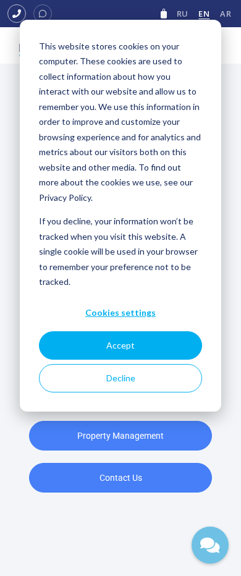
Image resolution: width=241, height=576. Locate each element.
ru (182, 13)
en (203, 13)
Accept (120, 345)
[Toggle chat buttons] (210, 545)
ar (225, 13)
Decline (120, 378)
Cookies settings (120, 312)
